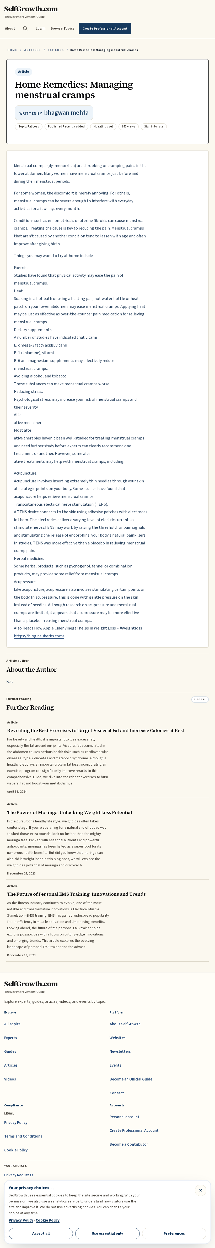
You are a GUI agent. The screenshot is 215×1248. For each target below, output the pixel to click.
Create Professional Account (134, 1130)
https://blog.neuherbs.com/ (39, 636)
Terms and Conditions (23, 1136)
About (10, 28)
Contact (117, 1093)
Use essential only (107, 1233)
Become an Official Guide (131, 1079)
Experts (10, 1038)
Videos (10, 1079)
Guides (10, 1051)
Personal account (124, 1117)
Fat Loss (56, 50)
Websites (118, 1038)
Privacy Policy (15, 1123)
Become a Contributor (129, 1144)
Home (12, 50)
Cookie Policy (16, 1150)
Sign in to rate (153, 126)
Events (115, 1065)
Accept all (41, 1233)
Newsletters (120, 1051)
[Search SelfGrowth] (25, 28)
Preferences (174, 1233)
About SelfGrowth (125, 1024)
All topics (12, 1024)
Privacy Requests (18, 1175)
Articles (32, 50)
